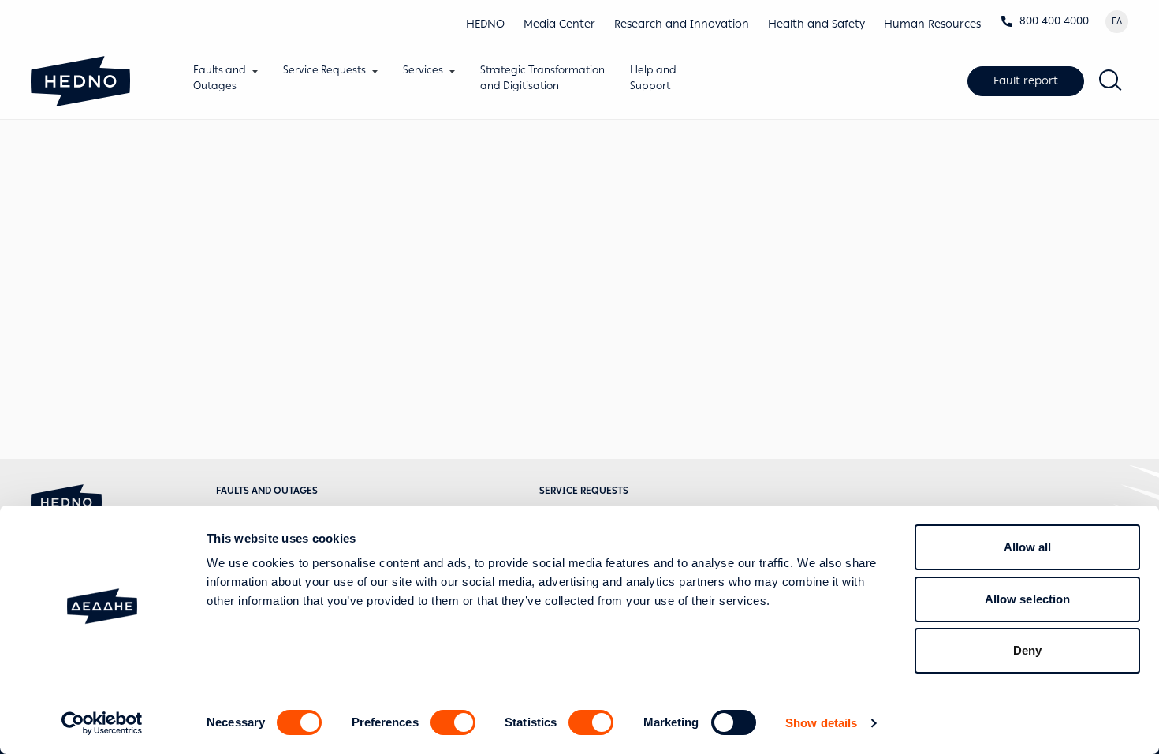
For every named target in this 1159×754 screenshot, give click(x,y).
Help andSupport (653, 77)
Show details (821, 723)
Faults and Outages (267, 490)
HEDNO (485, 24)
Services (423, 70)
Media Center (559, 24)
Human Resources (932, 24)
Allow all (1028, 547)
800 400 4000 (1054, 21)
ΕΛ (1117, 21)
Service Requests (324, 70)
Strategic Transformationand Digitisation (542, 77)
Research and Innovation (681, 24)
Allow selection (1028, 599)
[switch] (452, 722)
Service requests (583, 490)
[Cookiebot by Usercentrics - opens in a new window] (102, 723)
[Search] (1111, 81)
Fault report (1025, 81)
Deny (1027, 650)
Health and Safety (816, 24)
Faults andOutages (219, 77)
